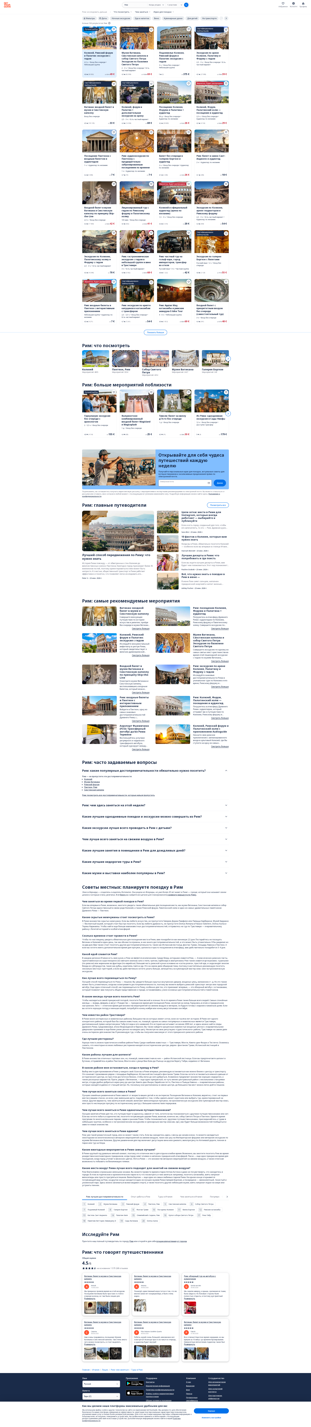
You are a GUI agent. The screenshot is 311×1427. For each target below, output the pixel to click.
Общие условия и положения (158, 1400)
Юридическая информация (158, 1386)
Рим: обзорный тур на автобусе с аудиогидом (200, 1277)
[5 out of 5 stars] (105, 1282)
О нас (188, 1382)
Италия (95, 1369)
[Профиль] (303, 3)
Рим (131, 1241)
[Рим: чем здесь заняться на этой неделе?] (226, 805)
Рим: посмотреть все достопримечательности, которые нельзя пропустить (118, 795)
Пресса (189, 1393)
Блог (188, 1390)
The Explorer (191, 1404)
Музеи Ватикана (92, 782)
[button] (99, 52)
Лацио (105, 1369)
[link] (99, 52)
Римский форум (91, 784)
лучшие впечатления (166, 1241)
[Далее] (228, 358)
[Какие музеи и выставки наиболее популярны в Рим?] (226, 873)
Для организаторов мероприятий (217, 1383)
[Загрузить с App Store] (135, 1393)
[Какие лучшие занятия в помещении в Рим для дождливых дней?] (226, 850)
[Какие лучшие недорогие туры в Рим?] (226, 861)
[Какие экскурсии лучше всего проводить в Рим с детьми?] (226, 827)
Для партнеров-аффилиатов (215, 1397)
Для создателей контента (215, 1390)
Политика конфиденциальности (160, 1390)
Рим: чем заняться (120, 1369)
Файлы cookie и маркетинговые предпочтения (160, 1395)
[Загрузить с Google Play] (135, 1384)
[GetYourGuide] (7, 5)
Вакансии (190, 1386)
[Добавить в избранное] (114, 29)
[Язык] (293, 3)
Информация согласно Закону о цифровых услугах (164, 1405)
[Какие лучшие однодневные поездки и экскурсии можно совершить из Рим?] (226, 816)
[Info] (109, 23)
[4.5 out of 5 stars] (89, 1268)
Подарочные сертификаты (192, 1399)
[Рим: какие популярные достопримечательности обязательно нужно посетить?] (226, 770)
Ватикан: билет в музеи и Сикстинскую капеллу (102, 1277)
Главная (86, 1369)
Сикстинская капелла (94, 790)
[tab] (104, 1196)
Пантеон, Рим (90, 787)
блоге (123, 894)
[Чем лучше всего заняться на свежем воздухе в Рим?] (226, 839)
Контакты (150, 1382)
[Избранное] (283, 3)
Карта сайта (151, 1411)
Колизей (88, 779)
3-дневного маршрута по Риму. (181, 894)
